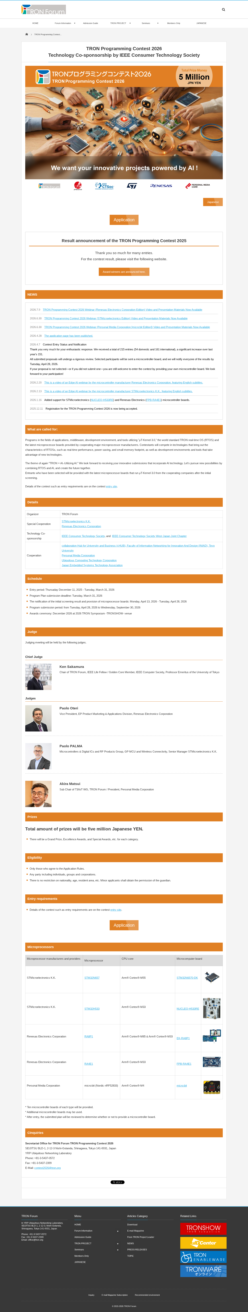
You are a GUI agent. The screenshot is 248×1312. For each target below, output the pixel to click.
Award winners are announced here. (124, 271)
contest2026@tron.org (47, 1167)
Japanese (213, 202)
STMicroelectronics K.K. (76, 521)
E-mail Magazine (135, 1231)
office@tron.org (35, 1240)
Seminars (146, 23)
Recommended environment (147, 1295)
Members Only (173, 23)
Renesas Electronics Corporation (81, 526)
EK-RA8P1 (183, 1038)
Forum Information (63, 23)
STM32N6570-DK (187, 977)
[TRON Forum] (43, 13)
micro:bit (182, 1085)
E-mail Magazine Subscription (115, 1295)
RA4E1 (88, 1063)
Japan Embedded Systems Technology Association (92, 565)
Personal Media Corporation (78, 555)
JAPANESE (201, 23)
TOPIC (130, 1256)
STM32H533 (91, 1008)
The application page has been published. (68, 335)
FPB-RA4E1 (153, 399)
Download (132, 1224)
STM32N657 (91, 977)
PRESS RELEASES (137, 1249)
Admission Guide (90, 23)
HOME (35, 23)
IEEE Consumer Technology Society (83, 536)
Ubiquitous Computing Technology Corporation (89, 560)
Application (124, 219)
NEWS (130, 1243)
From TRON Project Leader (140, 1237)
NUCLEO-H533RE (102, 399)
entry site (111, 486)
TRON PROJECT (118, 23)
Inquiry (91, 1295)
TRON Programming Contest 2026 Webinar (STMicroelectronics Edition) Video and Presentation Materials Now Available (116, 318)
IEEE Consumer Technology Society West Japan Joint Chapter (149, 536)
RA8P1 (88, 1036)
